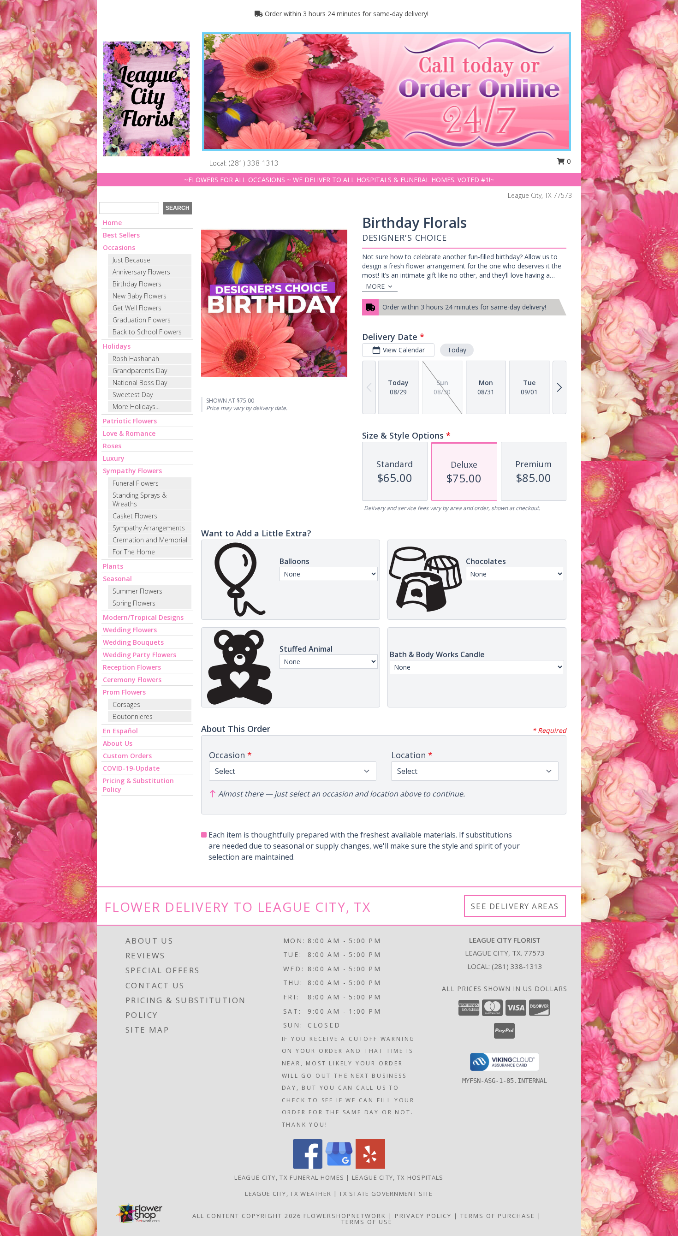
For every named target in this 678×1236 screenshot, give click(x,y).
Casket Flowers (135, 515)
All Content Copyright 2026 (246, 1216)
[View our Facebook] (307, 1166)
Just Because (131, 260)
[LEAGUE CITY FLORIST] (146, 98)
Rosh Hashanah (136, 358)
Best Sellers (121, 235)
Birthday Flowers (137, 283)
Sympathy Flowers (132, 470)
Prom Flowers (124, 692)
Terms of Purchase (497, 1216)
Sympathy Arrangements (149, 527)
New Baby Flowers (140, 295)
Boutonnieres (133, 716)
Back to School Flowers (147, 331)
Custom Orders (127, 755)
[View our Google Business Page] (339, 1166)
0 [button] (568, 161)
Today (456, 349)
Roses (112, 445)
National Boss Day (140, 382)
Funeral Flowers (136, 483)
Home (112, 222)
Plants (113, 566)
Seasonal (117, 578)
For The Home (134, 551)
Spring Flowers (134, 603)
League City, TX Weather (288, 1193)
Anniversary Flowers (141, 271)
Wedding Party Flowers (139, 654)
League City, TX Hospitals (398, 1177)
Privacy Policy (423, 1216)
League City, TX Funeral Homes (289, 1177)
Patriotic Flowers (130, 420)
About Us (117, 743)
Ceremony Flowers (132, 679)
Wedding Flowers (130, 629)
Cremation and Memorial (150, 539)
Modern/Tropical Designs (143, 617)
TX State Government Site (386, 1193)
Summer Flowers (137, 591)
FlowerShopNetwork (344, 1216)
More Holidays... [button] (136, 406)
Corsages (126, 704)
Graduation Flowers (142, 319)
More (375, 286)
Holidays (117, 346)
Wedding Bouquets (133, 642)
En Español (120, 730)
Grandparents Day (140, 370)
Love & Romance (129, 433)
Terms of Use (367, 1222)
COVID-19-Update (131, 768)
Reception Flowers (132, 667)
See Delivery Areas (515, 906)
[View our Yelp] (370, 1166)
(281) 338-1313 (254, 162)
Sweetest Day (133, 394)
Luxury (114, 458)
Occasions (119, 247)
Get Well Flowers (137, 307)
